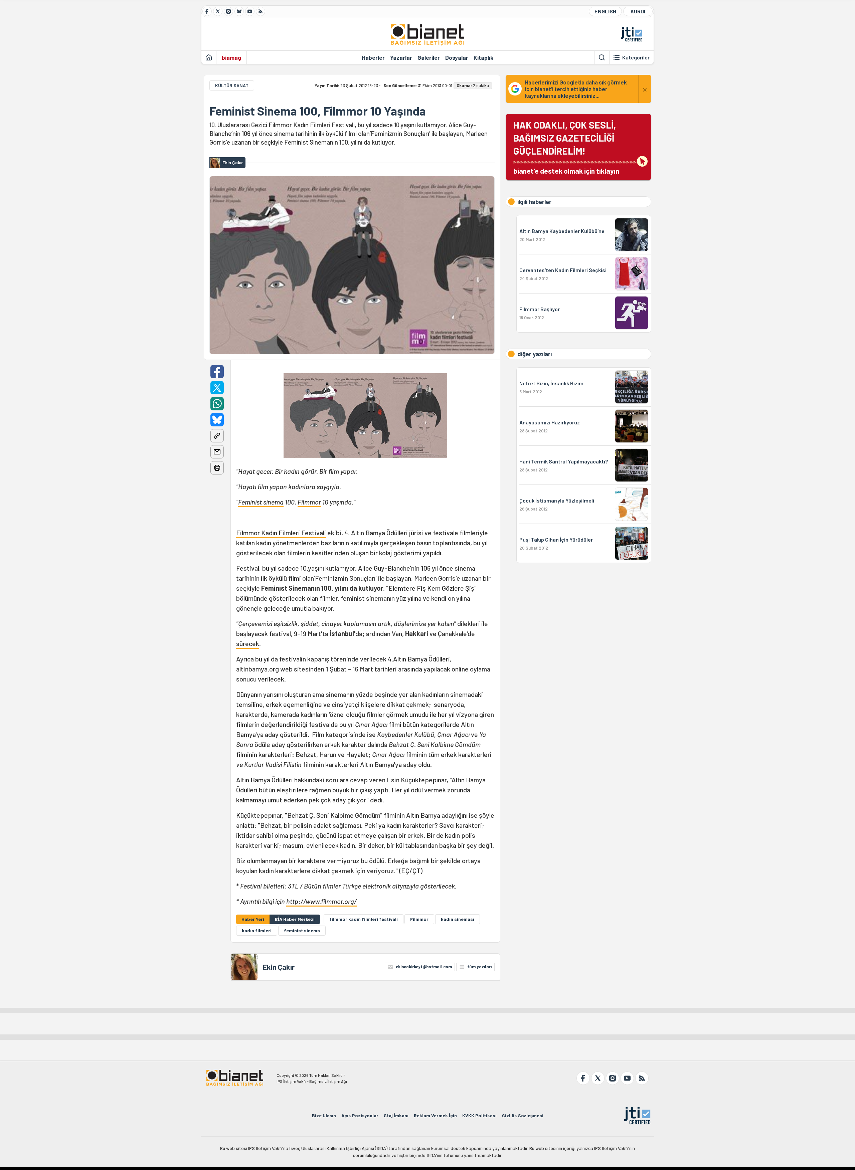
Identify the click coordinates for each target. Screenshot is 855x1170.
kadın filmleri (257, 930)
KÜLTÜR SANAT (231, 85)
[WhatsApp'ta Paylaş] (217, 403)
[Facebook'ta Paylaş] (217, 371)
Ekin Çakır (279, 967)
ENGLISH (605, 11)
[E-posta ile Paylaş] (217, 451)
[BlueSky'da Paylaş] (217, 419)
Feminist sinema (261, 502)
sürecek (247, 643)
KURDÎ (638, 11)
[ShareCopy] (217, 435)
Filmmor (309, 502)
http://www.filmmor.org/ (321, 901)
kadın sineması (457, 919)
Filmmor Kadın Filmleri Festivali (281, 533)
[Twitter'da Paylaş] (217, 387)
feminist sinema (302, 930)
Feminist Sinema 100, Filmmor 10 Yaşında (317, 111)
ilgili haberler (534, 201)
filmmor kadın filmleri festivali (363, 919)
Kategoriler (636, 57)
